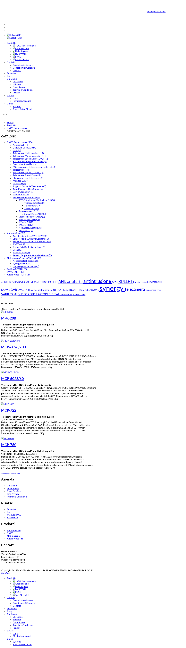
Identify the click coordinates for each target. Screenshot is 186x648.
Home (10, 122)
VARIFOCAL (9, 294)
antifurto (75, 281)
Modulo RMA (14, 514)
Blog (9, 512)
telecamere (151, 290)
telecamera (135, 289)
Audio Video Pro (15, 538)
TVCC (10, 533)
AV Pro (115, 282)
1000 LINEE (52, 282)
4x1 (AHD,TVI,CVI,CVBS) (13, 282)
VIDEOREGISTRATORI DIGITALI (39, 294)
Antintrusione (13, 530)
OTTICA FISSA (60, 290)
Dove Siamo (13, 488)
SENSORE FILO (75, 290)
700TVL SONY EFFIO (36, 282)
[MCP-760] (7, 438)
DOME (6, 289)
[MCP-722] (7, 403)
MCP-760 (8, 445)
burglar (137, 282)
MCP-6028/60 (12, 378)
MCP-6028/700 (13, 347)
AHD (62, 281)
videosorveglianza (70, 294)
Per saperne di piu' (156, 11)
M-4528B (8, 318)
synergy (112, 288)
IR (28, 289)
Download (12, 509)
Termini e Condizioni (17, 496)
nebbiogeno (44, 290)
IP (26, 289)
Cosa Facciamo (14, 491)
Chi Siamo (12, 485)
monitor (34, 290)
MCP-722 (8, 410)
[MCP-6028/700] (10, 340)
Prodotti (11, 125)
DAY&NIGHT (155, 282)
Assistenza (12, 517)
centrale (145, 282)
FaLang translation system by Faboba (10, 473)
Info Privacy (13, 493)
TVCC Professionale (17, 128)
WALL (82, 294)
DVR (14, 289)
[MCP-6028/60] (9, 372)
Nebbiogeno (13, 535)
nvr (51, 290)
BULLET (125, 281)
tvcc (159, 290)
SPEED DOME (91, 289)
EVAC (21, 289)
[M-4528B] (7, 311)
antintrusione (97, 281)
